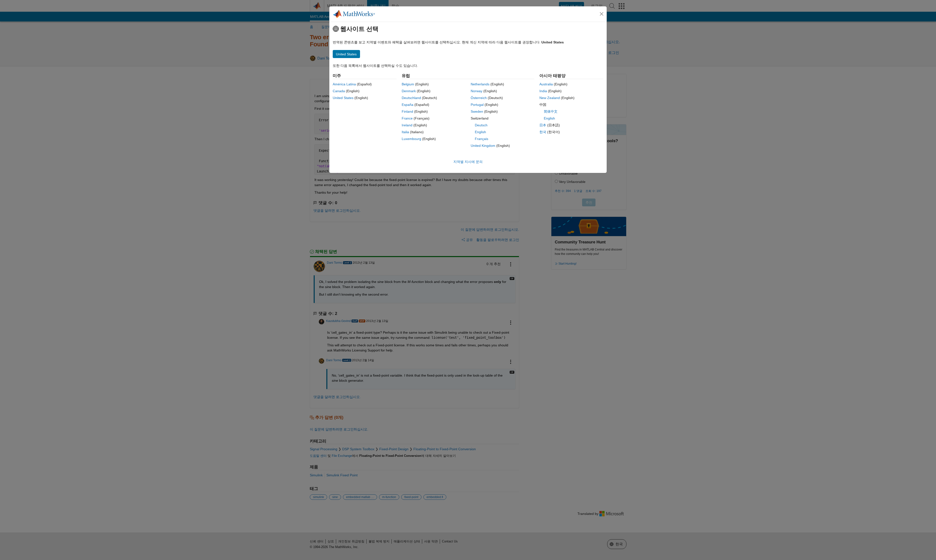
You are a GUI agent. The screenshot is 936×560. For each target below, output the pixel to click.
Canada (339, 91)
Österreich (479, 98)
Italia (405, 132)
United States (343, 98)
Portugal (477, 105)
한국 (542, 132)
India (543, 91)
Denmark (409, 91)
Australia (546, 84)
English (480, 132)
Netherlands (480, 84)
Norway (476, 91)
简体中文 (550, 111)
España (407, 105)
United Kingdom (483, 146)
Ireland (407, 125)
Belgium (408, 84)
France (407, 118)
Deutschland (411, 98)
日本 (542, 125)
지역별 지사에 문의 (468, 162)
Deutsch (481, 125)
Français (481, 139)
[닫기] (601, 13)
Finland (407, 111)
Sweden (477, 111)
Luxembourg (411, 139)
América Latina (344, 84)
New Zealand (549, 98)
